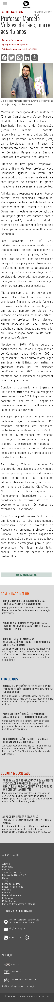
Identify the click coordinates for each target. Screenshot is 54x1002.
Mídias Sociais (9, 901)
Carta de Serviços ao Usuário (24, 979)
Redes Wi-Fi (16, 972)
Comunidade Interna (15, 593)
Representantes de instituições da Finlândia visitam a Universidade (23, 602)
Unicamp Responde (11, 895)
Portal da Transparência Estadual (18, 904)
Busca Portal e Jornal (13, 886)
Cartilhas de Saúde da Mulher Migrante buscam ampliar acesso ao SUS (26, 740)
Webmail (15, 964)
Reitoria (6, 892)
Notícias (6, 878)
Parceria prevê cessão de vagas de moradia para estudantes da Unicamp (25, 715)
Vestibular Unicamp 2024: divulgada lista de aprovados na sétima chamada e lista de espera (27, 625)
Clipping (6, 869)
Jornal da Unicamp (11, 872)
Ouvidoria (6, 889)
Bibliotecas (7, 898)
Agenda (6, 863)
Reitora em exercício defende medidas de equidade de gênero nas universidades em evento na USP (27, 689)
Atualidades (9, 679)
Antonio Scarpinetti (18, 44)
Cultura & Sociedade (15, 773)
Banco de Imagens (11, 884)
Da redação (16, 40)
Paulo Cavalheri (29, 49)
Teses (5, 881)
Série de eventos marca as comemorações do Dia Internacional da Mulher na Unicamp (26, 642)
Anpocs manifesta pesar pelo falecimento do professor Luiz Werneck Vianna (26, 819)
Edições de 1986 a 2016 (14, 875)
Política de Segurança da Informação (18, 986)
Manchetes (7, 866)
